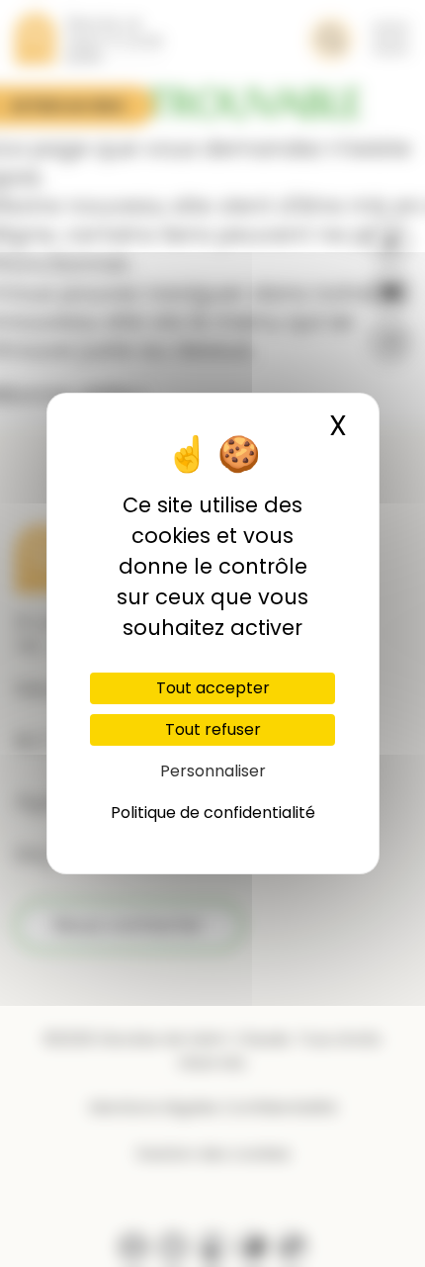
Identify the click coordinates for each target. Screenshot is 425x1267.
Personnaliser (213, 771)
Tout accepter (213, 688)
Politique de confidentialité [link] (213, 812)
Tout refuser (213, 729)
